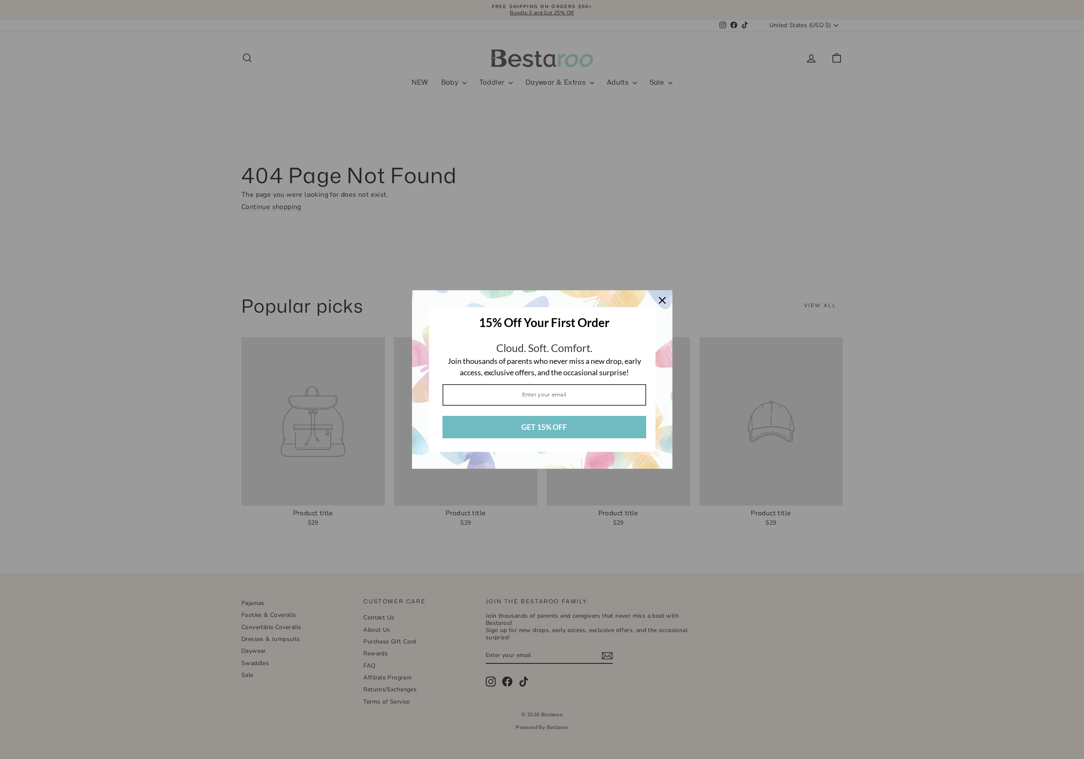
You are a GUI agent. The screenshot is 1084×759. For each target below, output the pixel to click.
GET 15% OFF (544, 427)
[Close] (662, 300)
